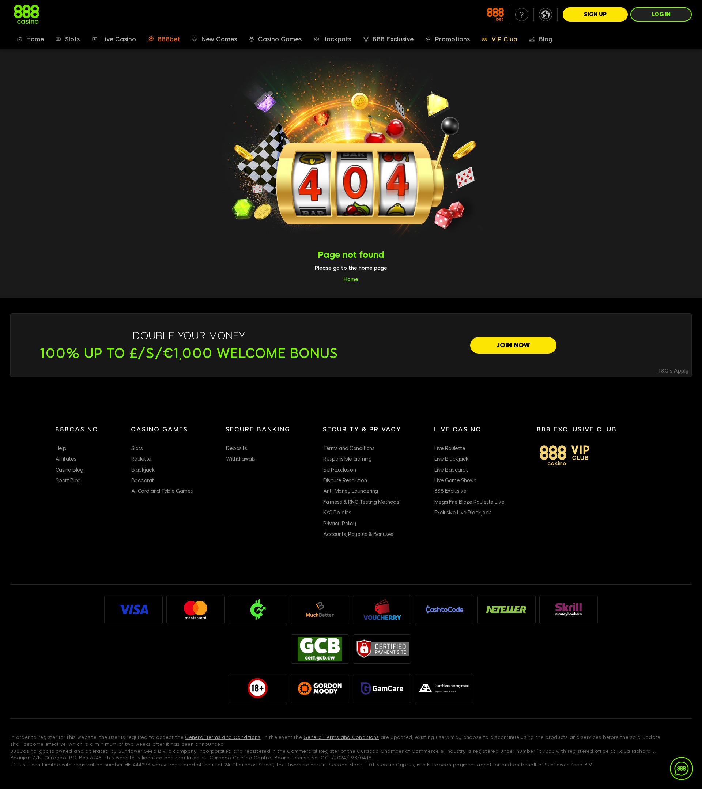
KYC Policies (337, 513)
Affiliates (66, 459)
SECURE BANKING (258, 429)
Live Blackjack (451, 459)
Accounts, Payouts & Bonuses (358, 534)
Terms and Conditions (348, 448)
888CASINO (76, 429)
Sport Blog (68, 480)
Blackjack (143, 470)
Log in (661, 14)
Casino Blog (69, 470)
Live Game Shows (455, 480)
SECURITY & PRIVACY (362, 429)
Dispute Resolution (345, 480)
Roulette (141, 459)
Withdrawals (240, 459)
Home (351, 279)
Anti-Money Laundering (350, 491)
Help (61, 448)
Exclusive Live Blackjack (462, 513)
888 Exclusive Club (577, 429)
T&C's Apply (673, 371)
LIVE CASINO (458, 429)
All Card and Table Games (162, 491)
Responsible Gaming (347, 459)
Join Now (513, 345)
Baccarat (142, 480)
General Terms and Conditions (222, 737)
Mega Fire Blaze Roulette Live (469, 502)
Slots (137, 448)
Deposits (236, 448)
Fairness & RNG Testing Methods (361, 502)
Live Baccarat (451, 470)
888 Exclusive (450, 491)
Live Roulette (449, 448)
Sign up (595, 14)
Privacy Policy (339, 524)
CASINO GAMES (159, 429)
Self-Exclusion (339, 470)
